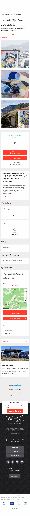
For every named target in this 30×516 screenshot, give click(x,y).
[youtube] (22, 463)
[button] (15, 54)
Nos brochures (15, 451)
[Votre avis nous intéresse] (8, 463)
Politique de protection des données (10, 499)
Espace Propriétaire (15, 455)
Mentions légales (21, 495)
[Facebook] (12, 463)
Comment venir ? (14, 476)
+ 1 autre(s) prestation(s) (15, 145)
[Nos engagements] (11, 503)
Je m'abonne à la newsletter (15, 411)
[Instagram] (17, 463)
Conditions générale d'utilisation (9, 497)
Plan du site (21, 497)
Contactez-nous (15, 447)
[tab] (13, 341)
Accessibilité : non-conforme (8, 495)
